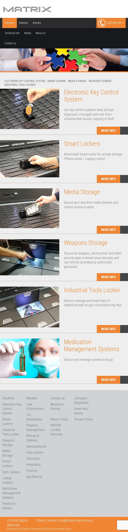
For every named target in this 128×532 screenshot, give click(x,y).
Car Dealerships (34, 417)
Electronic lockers (9, 506)
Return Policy (59, 419)
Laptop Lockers (7, 480)
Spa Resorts (34, 477)
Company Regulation (81, 400)
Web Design (65, 528)
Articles (37, 22)
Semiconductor (36, 446)
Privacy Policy (83, 419)
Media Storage (77, 81)
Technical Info (12, 33)
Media (27, 33)
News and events (81, 411)
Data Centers (35, 452)
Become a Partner (57, 406)
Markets (23, 22)
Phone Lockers (7, 421)
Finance (31, 471)
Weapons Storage (100, 81)
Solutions (10, 22)
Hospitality (33, 464)
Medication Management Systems (91, 345)
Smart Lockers (56, 81)
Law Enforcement (35, 406)
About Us (41, 33)
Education (33, 459)
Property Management (35, 427)
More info (108, 130)
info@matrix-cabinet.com (76, 520)
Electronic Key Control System (25, 81)
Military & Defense (32, 438)
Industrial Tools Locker (20, 84)
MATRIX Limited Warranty (56, 429)
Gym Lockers (11, 472)
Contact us (10, 43)
